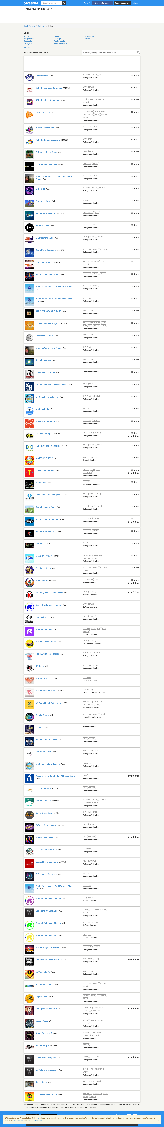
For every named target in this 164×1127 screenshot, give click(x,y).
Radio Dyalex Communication (49, 960)
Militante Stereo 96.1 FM (46, 850)
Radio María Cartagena (46, 250)
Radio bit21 (41, 544)
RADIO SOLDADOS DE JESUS (48, 311)
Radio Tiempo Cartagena (47, 519)
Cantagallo (28, 41)
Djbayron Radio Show (45, 372)
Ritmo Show (41, 482)
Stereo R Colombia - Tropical (48, 605)
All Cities (27, 47)
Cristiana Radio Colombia (47, 397)
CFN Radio (40, 189)
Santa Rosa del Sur (61, 44)
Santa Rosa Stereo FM (45, 690)
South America (29, 26)
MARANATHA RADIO (45, 458)
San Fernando (59, 41)
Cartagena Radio (43, 201)
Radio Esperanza (43, 801)
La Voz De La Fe (43, 972)
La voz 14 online (43, 112)
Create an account (122, 3)
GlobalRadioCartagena (46, 1058)
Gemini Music (42, 1021)
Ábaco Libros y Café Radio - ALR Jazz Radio (55, 776)
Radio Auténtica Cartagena (47, 654)
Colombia (41, 26)
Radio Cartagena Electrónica (48, 947)
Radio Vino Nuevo (43, 752)
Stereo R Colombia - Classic (48, 923)
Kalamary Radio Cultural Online (49, 593)
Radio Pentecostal (44, 360)
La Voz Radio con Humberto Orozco (52, 385)
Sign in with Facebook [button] (103, 3)
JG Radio (40, 666)
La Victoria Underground (46, 1070)
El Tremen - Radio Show (46, 152)
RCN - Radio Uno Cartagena (48, 140)
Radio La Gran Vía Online (46, 739)
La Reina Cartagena (44, 433)
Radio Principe (42, 1045)
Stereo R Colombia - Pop (47, 935)
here (37, 1118)
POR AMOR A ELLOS (44, 678)
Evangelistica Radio (44, 336)
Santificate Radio (43, 568)
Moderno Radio (42, 409)
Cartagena (28, 44)
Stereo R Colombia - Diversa (48, 898)
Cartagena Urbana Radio (46, 911)
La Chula (39, 727)
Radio (87, 3)
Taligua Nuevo (89, 36)
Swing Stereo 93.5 (44, 813)
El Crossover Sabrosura (46, 874)
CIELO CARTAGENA (44, 556)
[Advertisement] (82, 71)
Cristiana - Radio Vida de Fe (48, 764)
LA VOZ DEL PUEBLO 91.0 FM (48, 703)
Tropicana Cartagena (45, 470)
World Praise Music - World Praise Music (54, 286)
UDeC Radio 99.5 (43, 788)
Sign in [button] (135, 3)
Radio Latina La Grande (46, 642)
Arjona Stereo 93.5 (44, 1033)
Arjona (26, 36)
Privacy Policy (19, 1120)
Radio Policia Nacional (46, 213)
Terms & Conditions (34, 1120)
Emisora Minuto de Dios (46, 164)
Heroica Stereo (42, 617)
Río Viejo (57, 39)
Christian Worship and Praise (48, 348)
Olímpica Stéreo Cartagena (48, 323)
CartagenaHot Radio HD (46, 1009)
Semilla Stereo (42, 715)
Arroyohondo (29, 39)
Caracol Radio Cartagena (47, 862)
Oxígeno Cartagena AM (46, 825)
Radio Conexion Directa (46, 531)
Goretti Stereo (42, 76)
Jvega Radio (41, 1082)
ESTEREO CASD (42, 225)
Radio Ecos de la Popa (45, 507)
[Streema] (31, 3)
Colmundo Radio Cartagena (48, 495)
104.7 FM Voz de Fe (44, 262)
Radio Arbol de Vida (44, 984)
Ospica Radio (41, 996)
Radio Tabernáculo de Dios (48, 274)
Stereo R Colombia (44, 629)
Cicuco (56, 36)
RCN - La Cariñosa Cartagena (49, 88)
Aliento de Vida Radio (45, 128)
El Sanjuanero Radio (44, 238)
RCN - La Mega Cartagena (47, 100)
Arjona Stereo (42, 580)
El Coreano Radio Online (46, 1094)
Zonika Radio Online (44, 837)
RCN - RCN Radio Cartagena (48, 446)
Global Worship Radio (45, 421)
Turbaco (87, 39)
